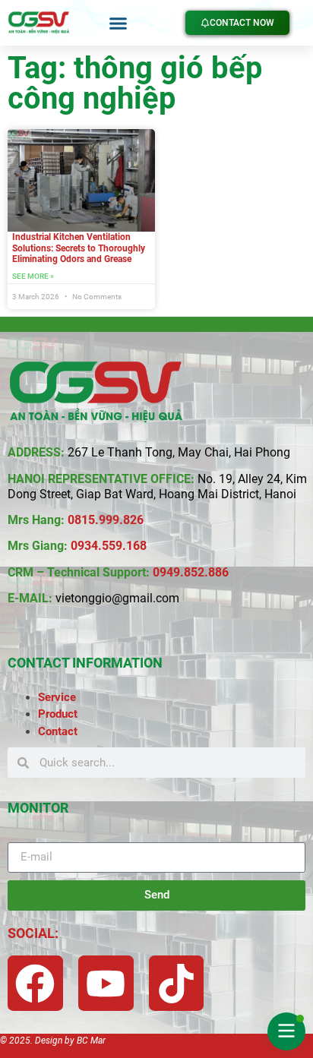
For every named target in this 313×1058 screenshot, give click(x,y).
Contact (57, 731)
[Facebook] (35, 983)
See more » (33, 276)
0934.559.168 (109, 545)
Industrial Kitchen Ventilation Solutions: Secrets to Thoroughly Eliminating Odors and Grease (78, 248)
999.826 (121, 520)
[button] (118, 22)
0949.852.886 (191, 572)
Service (57, 697)
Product (57, 714)
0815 (81, 520)
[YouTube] (106, 983)
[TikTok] (176, 983)
